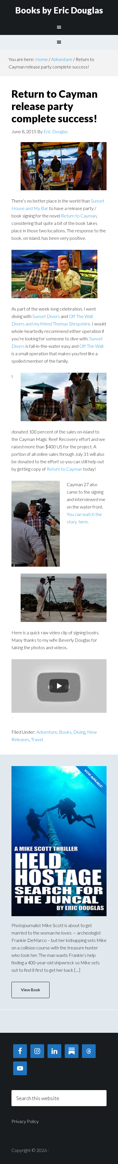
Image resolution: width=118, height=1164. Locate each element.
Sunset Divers (46, 316)
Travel (37, 739)
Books (65, 732)
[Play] (59, 686)
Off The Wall (91, 346)
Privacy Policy (25, 1121)
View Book (30, 989)
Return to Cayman (79, 215)
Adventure (46, 732)
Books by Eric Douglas (59, 10)
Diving (79, 732)
